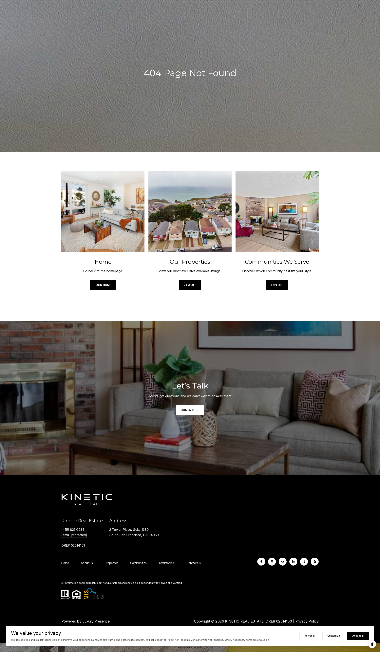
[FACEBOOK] (261, 562)
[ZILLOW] (304, 562)
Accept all (358, 635)
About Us (87, 563)
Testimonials (167, 563)
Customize (333, 635)
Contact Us (190, 410)
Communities (138, 563)
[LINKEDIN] (293, 562)
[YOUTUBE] (283, 562)
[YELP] (315, 562)
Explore (277, 285)
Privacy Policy (307, 621)
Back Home (103, 285)
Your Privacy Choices (190, 647)
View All (189, 285)
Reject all (309, 635)
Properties (111, 563)
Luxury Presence (96, 621)
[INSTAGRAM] (272, 562)
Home (65, 563)
